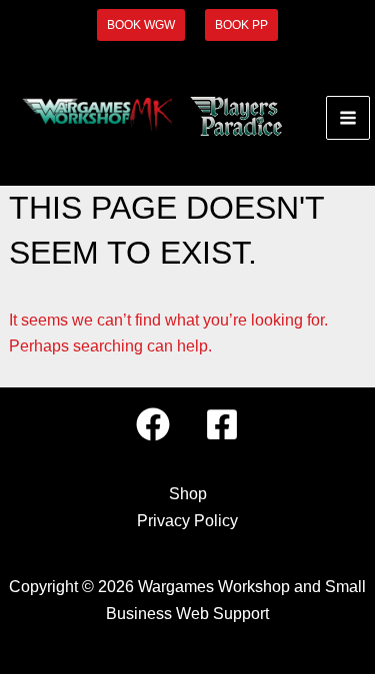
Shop (188, 493)
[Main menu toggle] (348, 118)
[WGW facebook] (153, 424)
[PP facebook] (222, 424)
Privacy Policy (187, 520)
